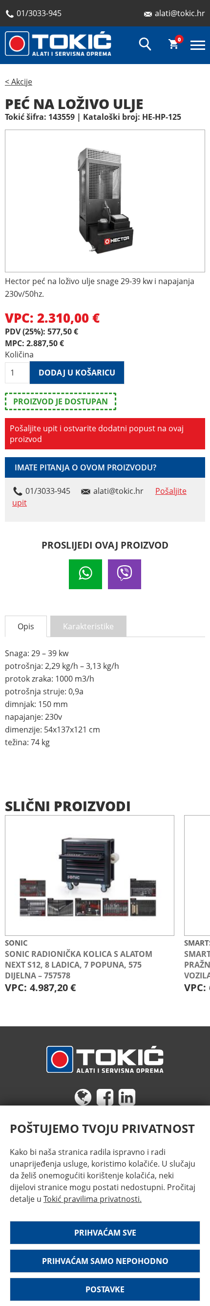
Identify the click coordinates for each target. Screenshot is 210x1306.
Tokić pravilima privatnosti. (92, 1199)
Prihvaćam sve (105, 1232)
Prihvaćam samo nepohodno (105, 1261)
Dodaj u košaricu (77, 372)
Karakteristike (88, 626)
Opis (26, 626)
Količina (17, 354)
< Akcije (18, 81)
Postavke (105, 1289)
